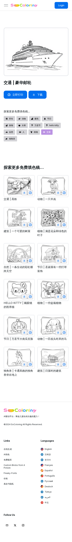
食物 (11, 125)
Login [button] (61, 5)
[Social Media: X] (15, 525)
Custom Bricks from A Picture (14, 466)
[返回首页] (24, 5)
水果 (24, 125)
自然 (11, 132)
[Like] (24, 192)
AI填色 (7, 454)
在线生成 (8, 449)
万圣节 (37, 125)
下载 (40, 94)
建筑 (36, 118)
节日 (49, 118)
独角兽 (12, 138)
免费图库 (8, 460)
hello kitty (54, 125)
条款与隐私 (9, 484)
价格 (6, 478)
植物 (36, 132)
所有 (11, 118)
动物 (24, 118)
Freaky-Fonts (10, 473)
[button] (7, 525)
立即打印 (17, 94)
